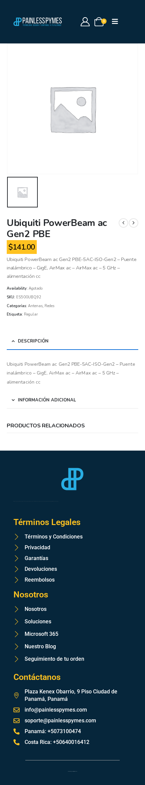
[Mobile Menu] (117, 22)
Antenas (35, 305)
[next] (133, 223)
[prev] (123, 223)
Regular (31, 314)
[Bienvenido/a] (85, 21)
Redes (49, 305)
